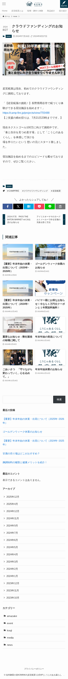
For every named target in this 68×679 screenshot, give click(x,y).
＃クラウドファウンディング (35, 191)
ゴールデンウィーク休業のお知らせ (22, 431)
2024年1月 (12, 576)
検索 (59, 399)
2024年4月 (12, 554)
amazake (12, 616)
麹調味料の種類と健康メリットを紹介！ (25, 462)
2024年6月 (12, 540)
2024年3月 (12, 561)
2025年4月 (12, 504)
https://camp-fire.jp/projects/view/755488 (26, 112)
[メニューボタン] (4, 4)
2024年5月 (12, 547)
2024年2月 (12, 569)
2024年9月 (12, 525)
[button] (8, 206)
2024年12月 (12, 511)
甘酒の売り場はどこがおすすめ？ (21, 453)
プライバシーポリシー (34, 669)
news (8, 36)
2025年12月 (12, 496)
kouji (9, 630)
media (10, 637)
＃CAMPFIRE (13, 191)
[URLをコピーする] (60, 206)
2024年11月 (12, 518)
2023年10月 (12, 597)
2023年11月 (12, 590)
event (10, 623)
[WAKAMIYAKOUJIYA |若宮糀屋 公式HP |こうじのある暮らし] (34, 4)
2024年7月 (12, 533)
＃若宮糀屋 (56, 191)
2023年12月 (12, 583)
